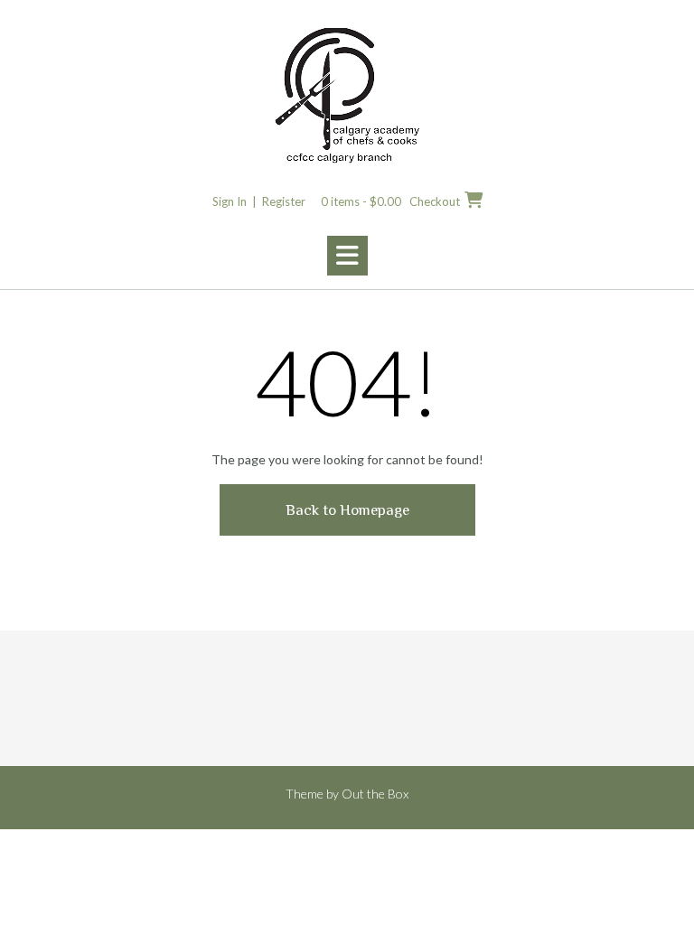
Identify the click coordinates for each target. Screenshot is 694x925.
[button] (347, 256)
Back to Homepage (347, 510)
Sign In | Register (258, 201)
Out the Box (375, 793)
